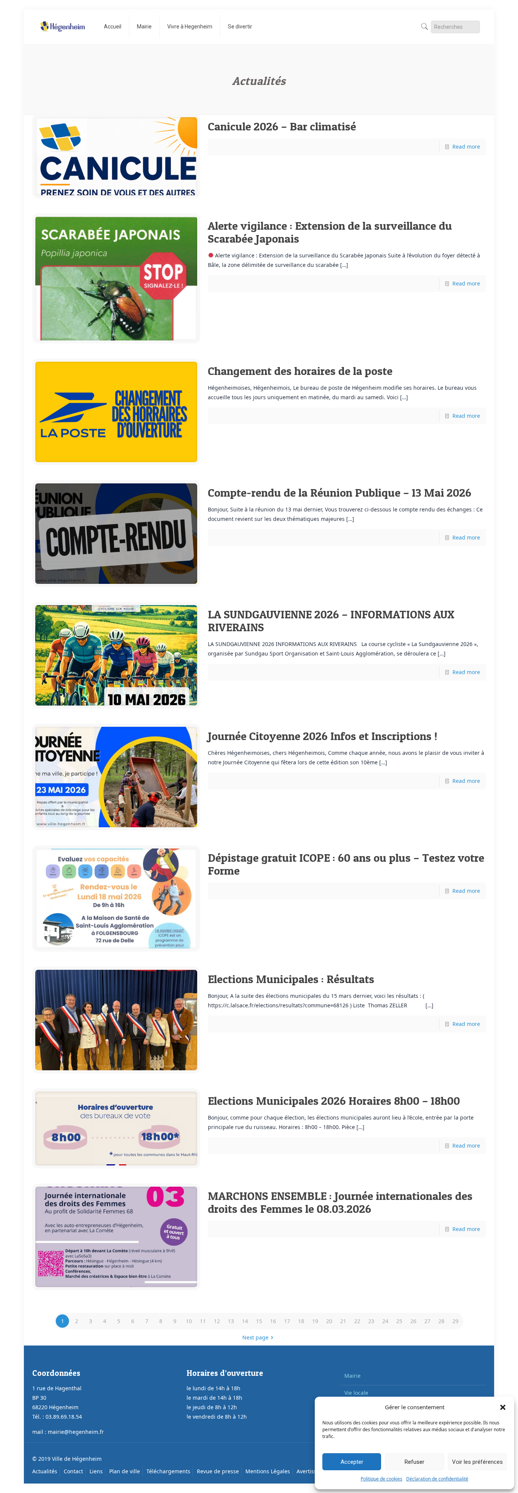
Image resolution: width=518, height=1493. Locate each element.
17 (287, 1321)
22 (357, 1321)
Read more (466, 146)
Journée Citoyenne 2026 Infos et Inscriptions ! (322, 736)
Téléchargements (168, 1471)
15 (259, 1321)
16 (273, 1321)
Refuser (414, 1461)
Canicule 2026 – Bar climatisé (282, 126)
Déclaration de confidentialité (437, 1479)
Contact (73, 1471)
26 (413, 1321)
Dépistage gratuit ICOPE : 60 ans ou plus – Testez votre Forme (346, 864)
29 (455, 1321)
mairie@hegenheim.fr (76, 1431)
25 (399, 1321)
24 (385, 1321)
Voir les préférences (477, 1461)
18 (301, 1321)
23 (371, 1321)
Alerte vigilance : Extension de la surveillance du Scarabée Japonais (330, 232)
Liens (96, 1471)
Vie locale (356, 1392)
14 (245, 1321)
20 (329, 1321)
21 (343, 1321)
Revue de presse (218, 1471)
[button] (503, 1407)
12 (217, 1321)
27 (427, 1321)
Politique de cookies (381, 1479)
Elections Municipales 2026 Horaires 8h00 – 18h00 (334, 1100)
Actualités (44, 1471)
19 (315, 1321)
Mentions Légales (267, 1471)
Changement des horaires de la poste (300, 371)
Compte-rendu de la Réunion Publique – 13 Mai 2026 (339, 492)
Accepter (352, 1461)
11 (203, 1321)
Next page (255, 1337)
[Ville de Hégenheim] (62, 20)
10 (189, 1321)
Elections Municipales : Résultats (291, 979)
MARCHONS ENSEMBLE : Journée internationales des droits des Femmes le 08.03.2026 (340, 1202)
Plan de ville (124, 1471)
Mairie (352, 1375)
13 (231, 1321)
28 (441, 1321)
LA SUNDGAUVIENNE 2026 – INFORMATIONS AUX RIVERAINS (331, 620)
